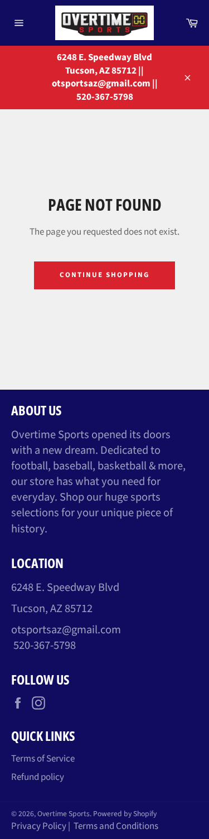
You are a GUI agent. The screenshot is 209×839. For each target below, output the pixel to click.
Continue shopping (104, 275)
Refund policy (37, 777)
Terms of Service (43, 758)
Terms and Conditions (116, 826)
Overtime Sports (63, 813)
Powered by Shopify (125, 813)
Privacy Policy (38, 826)
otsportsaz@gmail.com (66, 630)
